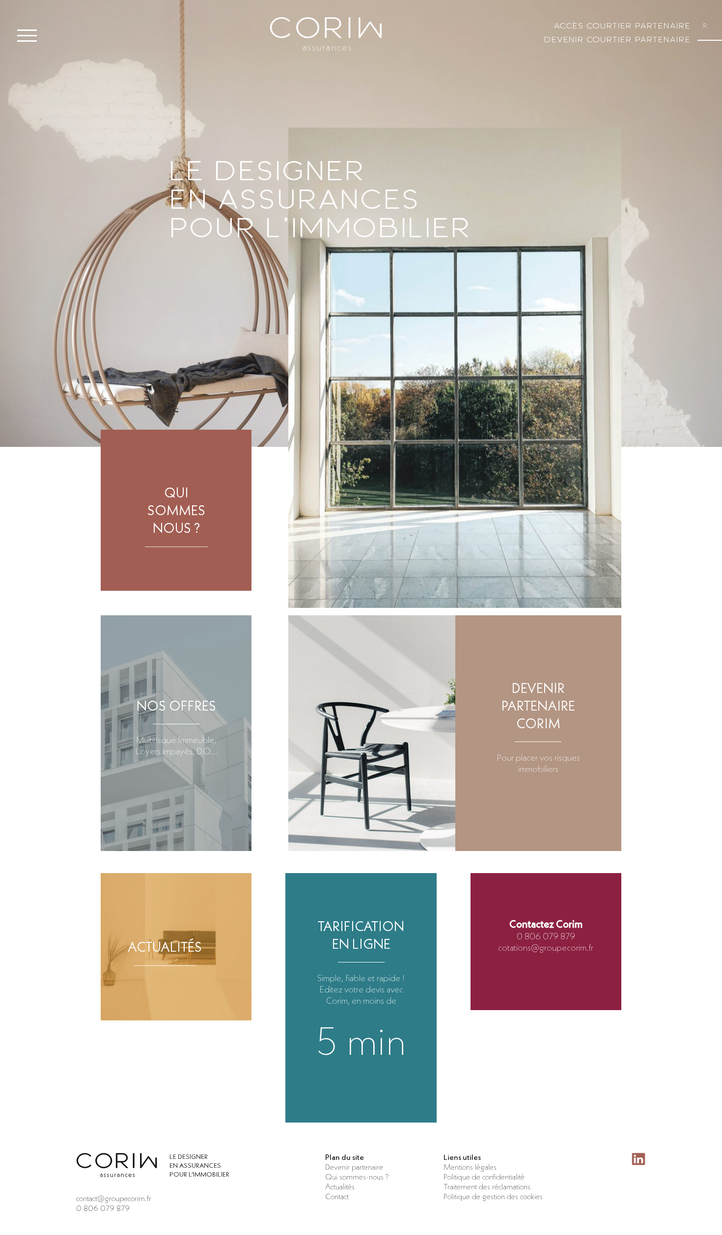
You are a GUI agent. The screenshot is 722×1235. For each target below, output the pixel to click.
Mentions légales (470, 1167)
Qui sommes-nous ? (357, 1176)
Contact (337, 1196)
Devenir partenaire (354, 1167)
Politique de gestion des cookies (493, 1196)
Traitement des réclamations (487, 1186)
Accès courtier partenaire (622, 25)
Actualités (165, 947)
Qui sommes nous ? (176, 510)
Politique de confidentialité (484, 1176)
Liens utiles (462, 1157)
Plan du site (344, 1157)
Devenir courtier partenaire (617, 39)
